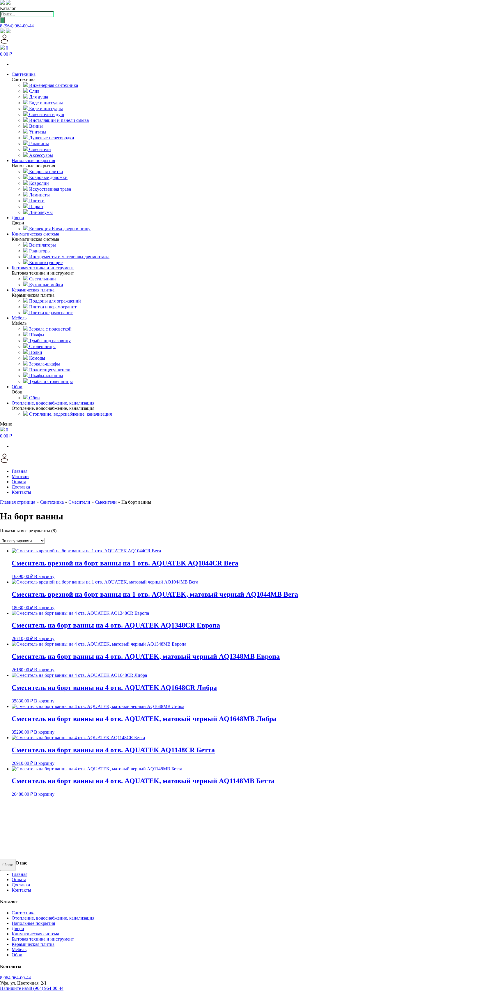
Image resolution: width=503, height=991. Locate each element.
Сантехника (52, 502)
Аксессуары (40, 155)
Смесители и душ (46, 114)
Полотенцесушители (49, 369)
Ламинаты (39, 194)
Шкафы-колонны (45, 375)
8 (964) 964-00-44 (17, 25)
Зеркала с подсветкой (50, 328)
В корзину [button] (44, 576)
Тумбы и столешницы (50, 381)
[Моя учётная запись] (4, 42)
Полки (35, 352)
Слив (34, 91)
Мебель (19, 949)
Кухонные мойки (45, 284)
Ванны (35, 126)
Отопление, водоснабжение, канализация (70, 414)
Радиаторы (39, 250)
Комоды (36, 358)
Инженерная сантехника (53, 85)
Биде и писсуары (45, 102)
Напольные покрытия (33, 923)
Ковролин (38, 183)
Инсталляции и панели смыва (58, 120)
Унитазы (37, 131)
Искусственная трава (49, 189)
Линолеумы (40, 212)
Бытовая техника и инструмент (43, 938)
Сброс (7, 864)
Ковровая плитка (45, 171)
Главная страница (17, 502)
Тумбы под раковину (49, 340)
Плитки (36, 200)
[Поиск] (2, 20)
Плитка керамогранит (50, 312)
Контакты (21, 492)
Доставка (21, 486)
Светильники (42, 278)
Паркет (35, 206)
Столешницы (42, 346)
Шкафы (36, 334)
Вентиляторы (42, 245)
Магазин (20, 476)
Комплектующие (45, 262)
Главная (19, 471)
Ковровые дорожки (48, 177)
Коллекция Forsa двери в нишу (59, 228)
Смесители (39, 149)
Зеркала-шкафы (44, 363)
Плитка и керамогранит (52, 306)
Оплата (19, 481)
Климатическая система (35, 933)
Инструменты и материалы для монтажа (68, 256)
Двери (18, 928)
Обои (34, 397)
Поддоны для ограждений (54, 300)
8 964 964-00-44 (15, 977)
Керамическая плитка (33, 944)
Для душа (38, 96)
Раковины (38, 143)
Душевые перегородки (51, 137)
